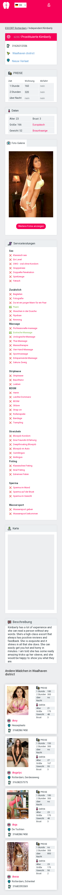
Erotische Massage (22, 332)
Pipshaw (17, 315)
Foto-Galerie (18, 143)
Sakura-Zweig (20, 362)
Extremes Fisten (21, 474)
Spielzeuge (18, 276)
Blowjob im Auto (21, 448)
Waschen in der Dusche (25, 311)
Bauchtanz (18, 380)
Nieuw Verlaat (20, 61)
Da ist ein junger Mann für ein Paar (29, 302)
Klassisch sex (20, 255)
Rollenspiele (19, 414)
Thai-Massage (20, 341)
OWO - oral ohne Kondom (25, 263)
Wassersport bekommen (25, 513)
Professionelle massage (25, 328)
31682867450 (20, 730)
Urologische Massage (24, 336)
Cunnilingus (19, 453)
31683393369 (20, 886)
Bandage (17, 418)
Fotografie (18, 298)
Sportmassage (20, 354)
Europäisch (39, 124)
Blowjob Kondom (21, 436)
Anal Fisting (19, 470)
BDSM (16, 401)
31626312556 (19, 45)
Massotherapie (20, 345)
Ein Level (17, 259)
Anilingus (17, 457)
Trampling (18, 422)
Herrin (16, 392)
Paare (16, 307)
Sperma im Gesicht (22, 496)
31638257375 (20, 782)
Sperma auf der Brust (23, 491)
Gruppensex (19, 268)
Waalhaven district (23, 53)
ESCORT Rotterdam (16, 28)
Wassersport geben (23, 509)
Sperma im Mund (21, 487)
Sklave (16, 405)
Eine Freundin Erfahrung (25, 440)
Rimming (17, 319)
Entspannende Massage (25, 358)
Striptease (18, 375)
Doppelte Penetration (23, 272)
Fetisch (16, 281)
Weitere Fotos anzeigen (31, 226)
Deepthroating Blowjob (24, 444)
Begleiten (17, 294)
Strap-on (17, 409)
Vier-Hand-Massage (23, 349)
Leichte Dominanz (22, 397)
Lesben (16, 384)
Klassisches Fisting (22, 465)
